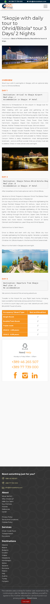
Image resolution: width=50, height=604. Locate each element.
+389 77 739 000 (25, 367)
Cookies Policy (7, 522)
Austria (4, 576)
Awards (5, 507)
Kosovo (4, 571)
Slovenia (5, 566)
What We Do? (7, 496)
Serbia (4, 563)
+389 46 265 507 (25, 362)
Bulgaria (5, 550)
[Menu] (45, 7)
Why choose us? (8, 499)
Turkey (4, 579)
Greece (4, 555)
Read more (32, 598)
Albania (5, 545)
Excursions (6, 536)
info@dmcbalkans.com (37, 1)
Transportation (7, 533)
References (6, 509)
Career (4, 512)
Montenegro (6, 560)
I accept (26, 601)
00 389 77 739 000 (16, 1)
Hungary (5, 581)
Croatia (4, 553)
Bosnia (4, 547)
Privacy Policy (7, 517)
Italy (3, 573)
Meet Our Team (7, 501)
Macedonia (6, 558)
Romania (5, 568)
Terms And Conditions (10, 519)
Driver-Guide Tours (9, 531)
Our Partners (7, 504)
